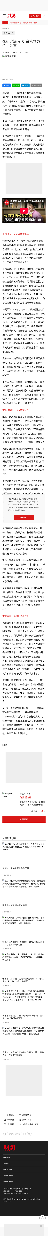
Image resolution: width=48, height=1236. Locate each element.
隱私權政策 (21, 510)
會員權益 (6, 1163)
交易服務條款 (8, 1181)
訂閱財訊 (35, 15)
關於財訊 (6, 1157)
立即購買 (24, 819)
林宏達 (25, 52)
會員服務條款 (8, 1175)
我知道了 (24, 517)
